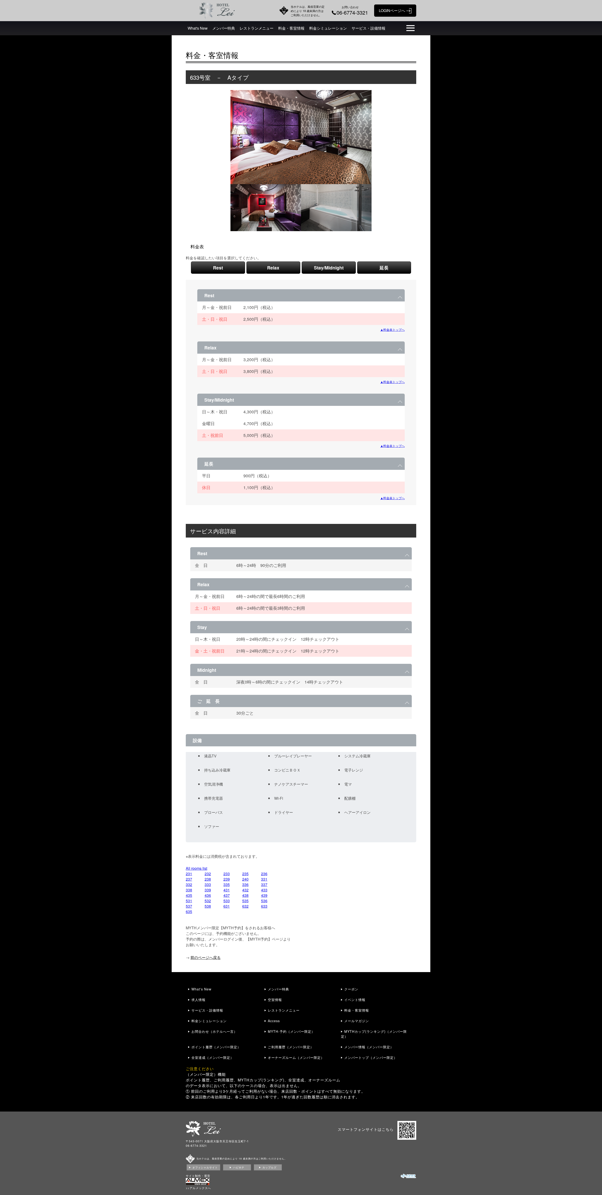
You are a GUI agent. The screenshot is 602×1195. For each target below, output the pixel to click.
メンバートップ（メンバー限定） (370, 1057)
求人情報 (198, 999)
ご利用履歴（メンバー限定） (291, 1047)
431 (226, 890)
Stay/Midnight (329, 267)
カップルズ (269, 1167)
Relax (273, 267)
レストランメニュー (256, 28)
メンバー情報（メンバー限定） (369, 1047)
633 (264, 906)
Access (274, 1020)
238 (208, 879)
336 (245, 884)
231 (189, 873)
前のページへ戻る (205, 957)
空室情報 (275, 999)
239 (226, 879)
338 (189, 890)
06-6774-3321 (196, 1146)
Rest (218, 267)
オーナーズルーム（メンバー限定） (296, 1057)
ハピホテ (238, 1167)
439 (264, 895)
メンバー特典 (223, 28)
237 (189, 879)
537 (189, 906)
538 (208, 906)
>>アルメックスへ (198, 1188)
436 (208, 895)
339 (208, 890)
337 (264, 884)
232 (208, 873)
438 (245, 895)
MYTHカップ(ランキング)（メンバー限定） (374, 1034)
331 (264, 879)
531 (189, 900)
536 (264, 900)
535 (245, 900)
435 (189, 895)
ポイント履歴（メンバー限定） (216, 1047)
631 (226, 906)
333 (208, 884)
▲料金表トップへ (392, 329)
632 (245, 906)
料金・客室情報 (291, 28)
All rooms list (196, 868)
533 (226, 900)
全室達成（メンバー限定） (212, 1057)
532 (208, 900)
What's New (198, 28)
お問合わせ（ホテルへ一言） (214, 1031)
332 (189, 884)
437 (226, 895)
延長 (384, 267)
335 (226, 884)
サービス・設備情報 (368, 28)
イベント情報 (354, 999)
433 (264, 890)
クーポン (351, 989)
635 (189, 911)
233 (226, 873)
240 (245, 879)
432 (245, 890)
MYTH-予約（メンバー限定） (291, 1031)
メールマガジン (356, 1020)
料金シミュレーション (328, 28)
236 (264, 873)
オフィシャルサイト (205, 1167)
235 (245, 873)
